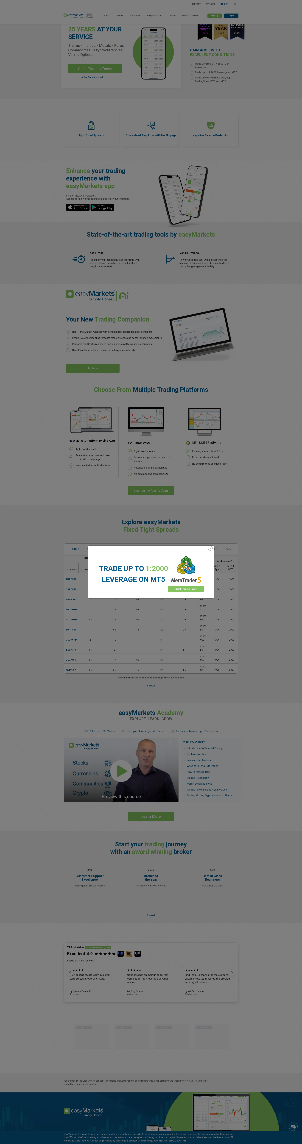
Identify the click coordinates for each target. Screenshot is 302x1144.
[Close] (210, 548)
